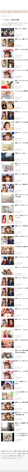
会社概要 (3, 451)
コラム (24, 11)
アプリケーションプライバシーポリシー (9, 453)
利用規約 (15, 451)
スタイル (9, 11)
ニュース (4, 11)
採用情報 (24, 451)
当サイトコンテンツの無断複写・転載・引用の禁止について (12, 455)
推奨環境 (19, 451)
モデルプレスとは (9, 451)
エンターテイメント (17, 11)
